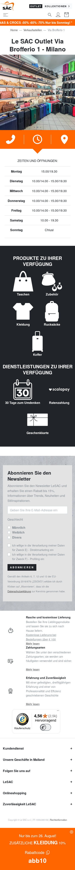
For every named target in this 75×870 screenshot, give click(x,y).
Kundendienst (13, 748)
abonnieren (22, 567)
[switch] (45, 727)
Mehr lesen (33, 643)
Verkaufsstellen (32, 30)
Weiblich (18, 532)
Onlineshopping (14, 793)
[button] (34, 127)
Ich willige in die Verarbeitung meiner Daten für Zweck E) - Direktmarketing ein (38, 547)
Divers (17, 537)
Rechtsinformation (58, 819)
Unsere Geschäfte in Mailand (24, 759)
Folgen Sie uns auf (16, 771)
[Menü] (58, 711)
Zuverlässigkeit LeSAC (19, 804)
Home (14, 30)
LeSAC (8, 782)
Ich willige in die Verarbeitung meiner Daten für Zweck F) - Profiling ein (38, 556)
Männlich (18, 527)
